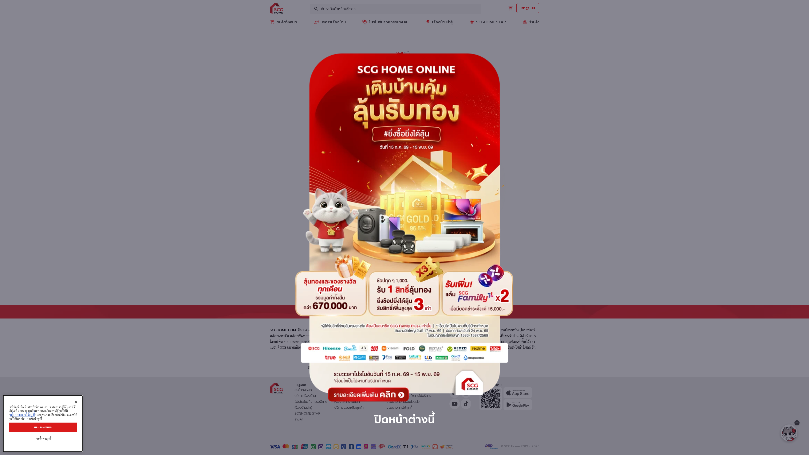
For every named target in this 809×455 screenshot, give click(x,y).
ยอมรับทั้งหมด (43, 427)
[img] (404, 227)
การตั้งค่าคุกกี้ (43, 438)
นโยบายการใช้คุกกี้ (22, 414)
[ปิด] (76, 402)
